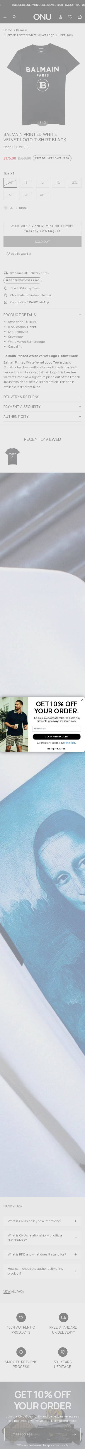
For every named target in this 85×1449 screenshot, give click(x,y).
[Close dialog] (82, 699)
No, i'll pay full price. (57, 748)
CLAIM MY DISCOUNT (56, 736)
